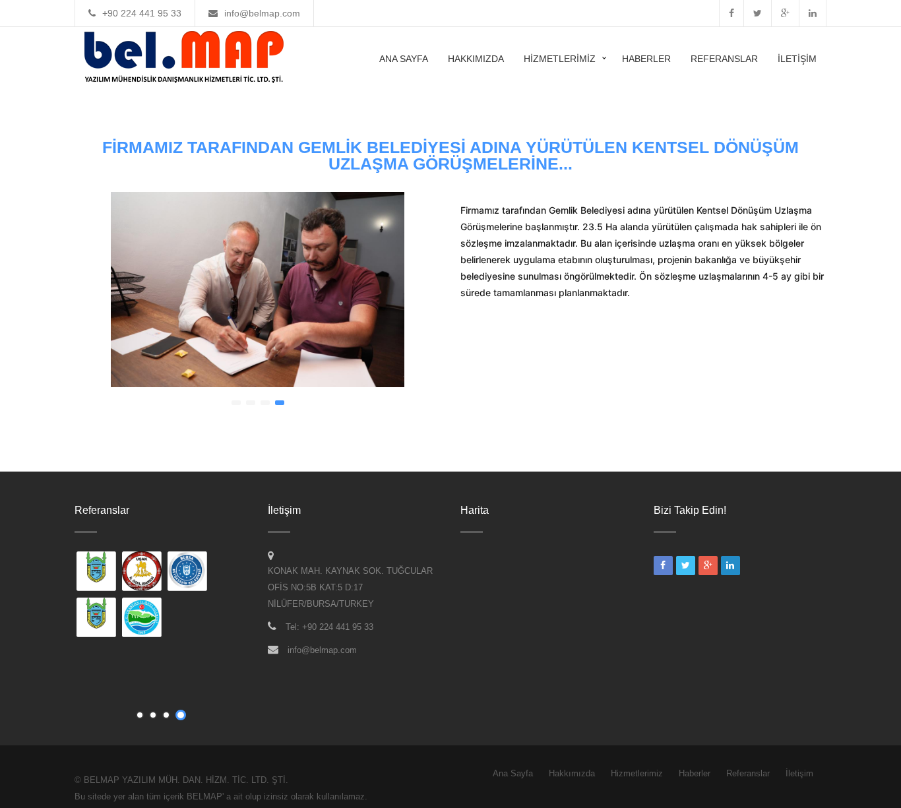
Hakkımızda (476, 58)
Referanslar (724, 58)
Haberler (646, 58)
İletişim (797, 58)
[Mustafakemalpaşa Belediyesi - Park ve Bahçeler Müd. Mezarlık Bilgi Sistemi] (97, 618)
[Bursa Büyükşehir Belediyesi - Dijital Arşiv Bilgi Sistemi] (188, 572)
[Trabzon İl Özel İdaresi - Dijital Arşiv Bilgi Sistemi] (142, 618)
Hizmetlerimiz (560, 58)
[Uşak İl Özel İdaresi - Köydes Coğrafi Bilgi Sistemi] (142, 572)
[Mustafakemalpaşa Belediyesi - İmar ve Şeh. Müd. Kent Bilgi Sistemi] (97, 572)
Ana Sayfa (403, 58)
